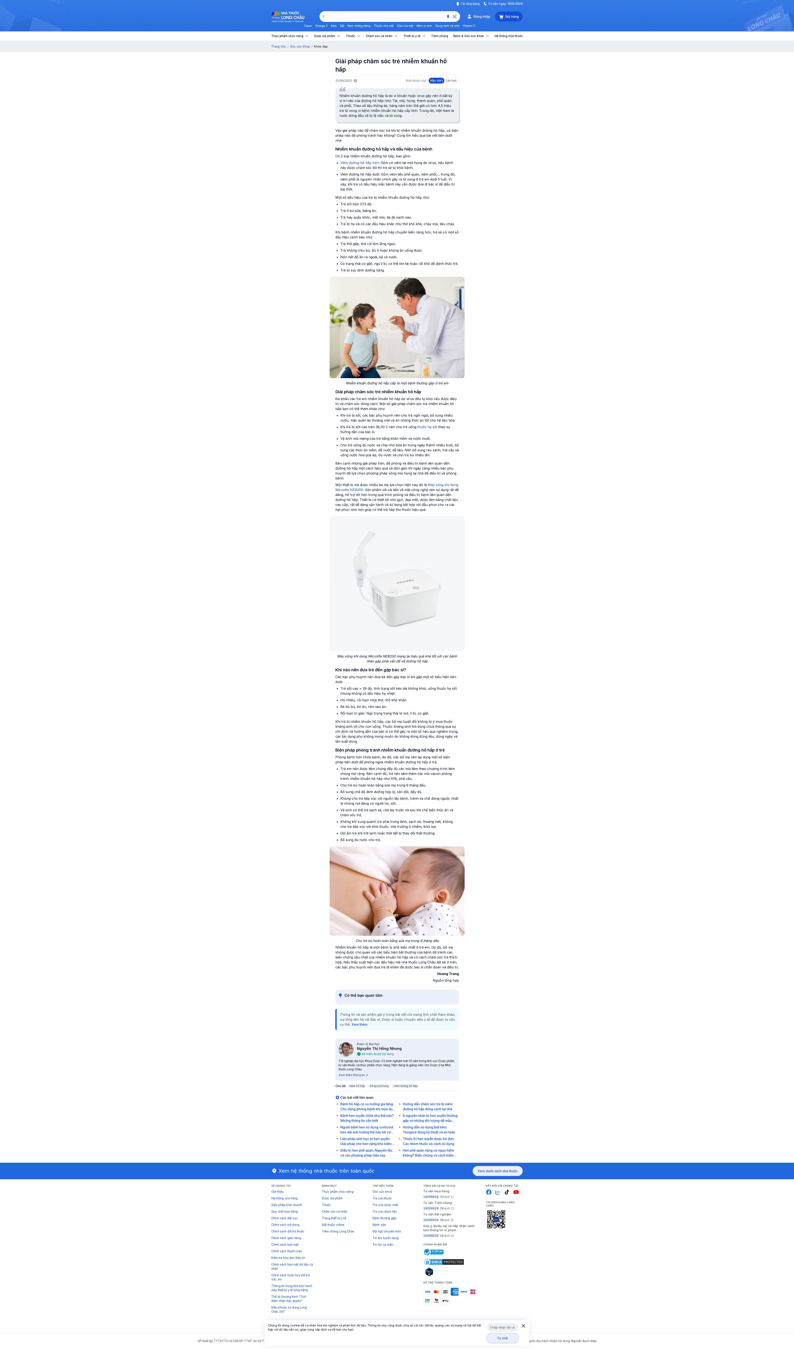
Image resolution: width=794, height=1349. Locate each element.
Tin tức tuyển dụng (386, 1238)
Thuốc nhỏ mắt (384, 25)
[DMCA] (444, 1262)
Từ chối (502, 1338)
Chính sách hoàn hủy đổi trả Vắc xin (290, 1277)
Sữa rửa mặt (405, 25)
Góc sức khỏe (300, 46)
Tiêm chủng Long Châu (338, 1231)
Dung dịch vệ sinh (447, 25)
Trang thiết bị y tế (334, 1218)
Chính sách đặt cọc (284, 1218)
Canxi (308, 25)
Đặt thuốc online (333, 1224)
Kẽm (334, 25)
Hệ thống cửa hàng (284, 1198)
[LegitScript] (444, 1272)
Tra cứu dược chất (385, 1205)
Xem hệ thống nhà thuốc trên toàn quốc (327, 1171)
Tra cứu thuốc (382, 1198)
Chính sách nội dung (285, 1224)
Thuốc (326, 1205)
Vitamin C (469, 25)
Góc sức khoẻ (382, 1191)
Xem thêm (359, 1024)
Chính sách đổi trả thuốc (287, 1231)
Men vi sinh (424, 25)
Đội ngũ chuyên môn (387, 1231)
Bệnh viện (379, 1224)
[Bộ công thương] (433, 1252)
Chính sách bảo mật (285, 1244)
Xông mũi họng (379, 1085)
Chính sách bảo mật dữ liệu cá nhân (292, 1266)
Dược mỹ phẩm (332, 1198)
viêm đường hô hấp (405, 1085)
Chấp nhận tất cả (502, 1327)
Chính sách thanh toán (286, 1251)
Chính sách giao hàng (286, 1238)
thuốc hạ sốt (427, 427)
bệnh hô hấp (357, 1085)
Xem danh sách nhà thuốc (498, 1171)
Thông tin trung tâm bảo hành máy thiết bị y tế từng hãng (291, 1288)
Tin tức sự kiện (383, 1244)
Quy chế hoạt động (284, 1211)
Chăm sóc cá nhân (334, 1211)
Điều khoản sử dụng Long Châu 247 (289, 1309)
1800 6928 (515, 3)
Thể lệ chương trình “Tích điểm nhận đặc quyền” (288, 1298)
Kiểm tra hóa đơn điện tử (288, 1257)
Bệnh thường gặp (384, 1218)
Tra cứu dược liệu (385, 1211)
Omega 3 (321, 25)
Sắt (342, 25)
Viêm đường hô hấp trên (359, 163)
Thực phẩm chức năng (337, 1191)
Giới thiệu (277, 1191)
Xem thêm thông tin (352, 1075)
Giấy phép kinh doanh (286, 1205)
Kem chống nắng (359, 25)
